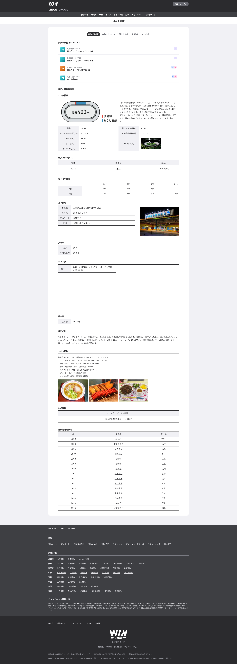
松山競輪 (94, 586)
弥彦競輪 (60, 563)
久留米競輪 (72, 591)
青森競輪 (71, 559)
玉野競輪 (60, 582)
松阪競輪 (116, 573)
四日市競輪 (128, 573)
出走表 (93, 15)
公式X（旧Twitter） (82, 223)
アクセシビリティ (75, 623)
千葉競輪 (71, 568)
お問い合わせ (61, 623)
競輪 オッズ (117, 544)
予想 (101, 15)
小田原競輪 (104, 568)
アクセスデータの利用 (92, 623)
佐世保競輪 (95, 591)
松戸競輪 (60, 568)
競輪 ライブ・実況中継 (135, 544)
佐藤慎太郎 (118, 508)
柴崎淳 (118, 459)
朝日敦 (118, 439)
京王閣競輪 (130, 563)
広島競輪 (71, 582)
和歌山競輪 (95, 577)
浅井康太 (118, 483)
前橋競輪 (71, 563)
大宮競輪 (105, 563)
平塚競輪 (93, 568)
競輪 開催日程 (79, 544)
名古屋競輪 (61, 573)
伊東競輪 (116, 568)
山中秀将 (118, 493)
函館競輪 (60, 559)
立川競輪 (141, 563)
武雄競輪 (83, 591)
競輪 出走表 (93, 544)
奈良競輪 (71, 577)
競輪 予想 (105, 544)
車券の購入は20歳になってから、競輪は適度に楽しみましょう (69, 654)
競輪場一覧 (65, 544)
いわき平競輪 (84, 559)
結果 (127, 15)
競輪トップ (52, 544)
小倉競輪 (60, 591)
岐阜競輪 (73, 573)
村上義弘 (118, 473)
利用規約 (109, 647)
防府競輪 (82, 582)
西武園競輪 (117, 563)
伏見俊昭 (118, 449)
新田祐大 (118, 478)
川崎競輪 (82, 568)
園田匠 (118, 468)
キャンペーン (137, 15)
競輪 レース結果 (154, 544)
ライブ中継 (118, 15)
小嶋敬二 (118, 454)
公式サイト (78, 218)
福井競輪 (60, 577)
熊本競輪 (118, 591)
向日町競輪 (83, 577)
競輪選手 (167, 544)
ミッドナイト (150, 15)
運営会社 (101, 647)
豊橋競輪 (94, 573)
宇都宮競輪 (94, 563)
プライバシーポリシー (131, 647)
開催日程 (84, 15)
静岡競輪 (127, 568)
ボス (118, 168)
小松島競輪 (72, 586)
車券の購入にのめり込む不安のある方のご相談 (109, 654)
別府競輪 (107, 591)
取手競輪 (82, 563)
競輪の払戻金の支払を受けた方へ (140, 654)
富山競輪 (105, 573)
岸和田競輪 (108, 577)
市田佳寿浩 (118, 444)
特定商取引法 (118, 647)
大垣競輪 (83, 573)
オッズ (108, 15)
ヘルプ (50, 623)
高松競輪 (60, 586)
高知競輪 (83, 586)
